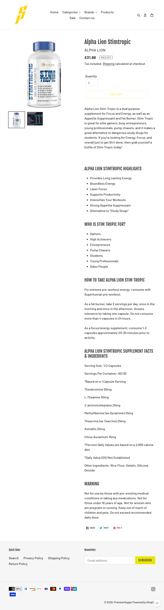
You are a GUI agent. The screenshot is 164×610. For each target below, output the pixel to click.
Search (14, 558)
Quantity (91, 76)
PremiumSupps (123, 602)
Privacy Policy (33, 558)
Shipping (108, 64)
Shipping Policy (59, 558)
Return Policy (18, 564)
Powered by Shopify (143, 602)
